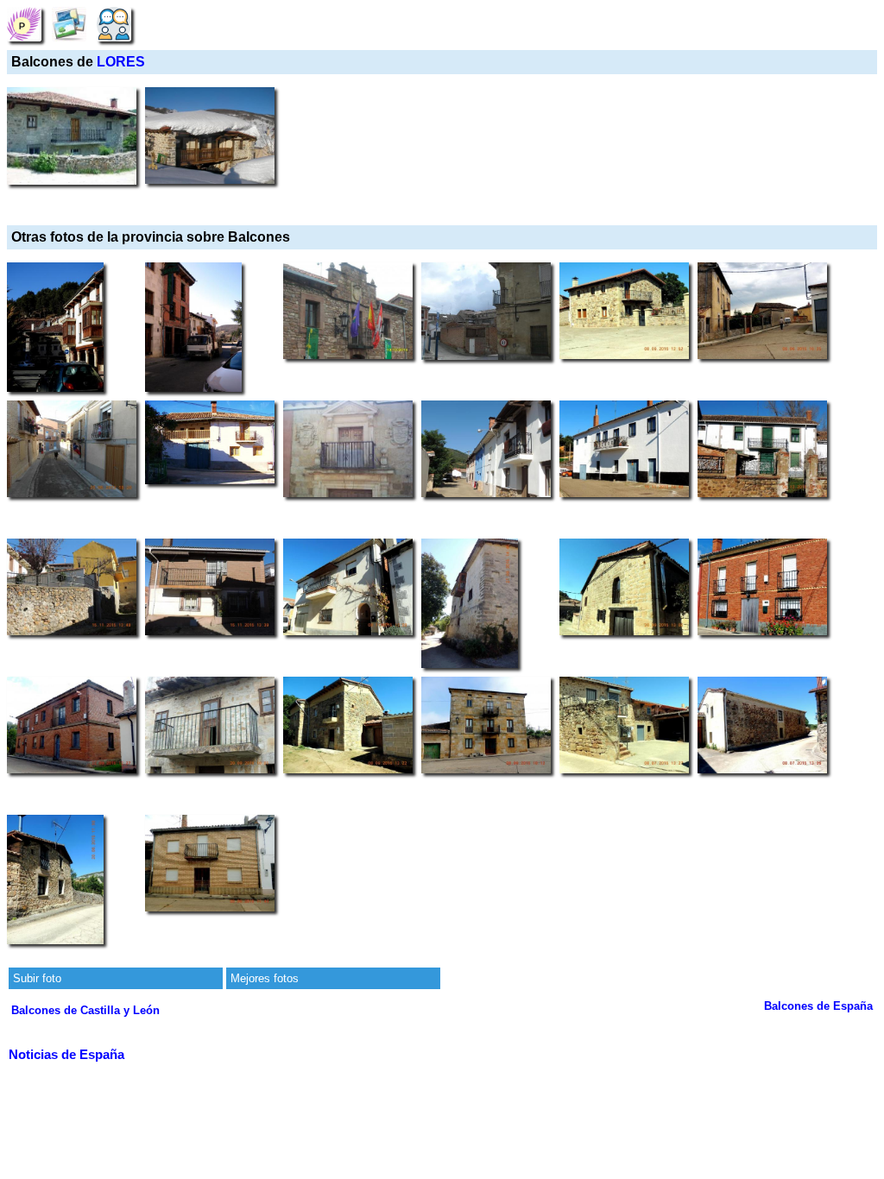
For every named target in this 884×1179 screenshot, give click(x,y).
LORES (121, 61)
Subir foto (37, 978)
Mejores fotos (264, 978)
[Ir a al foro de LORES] (114, 23)
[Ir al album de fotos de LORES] (69, 23)
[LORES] (24, 23)
